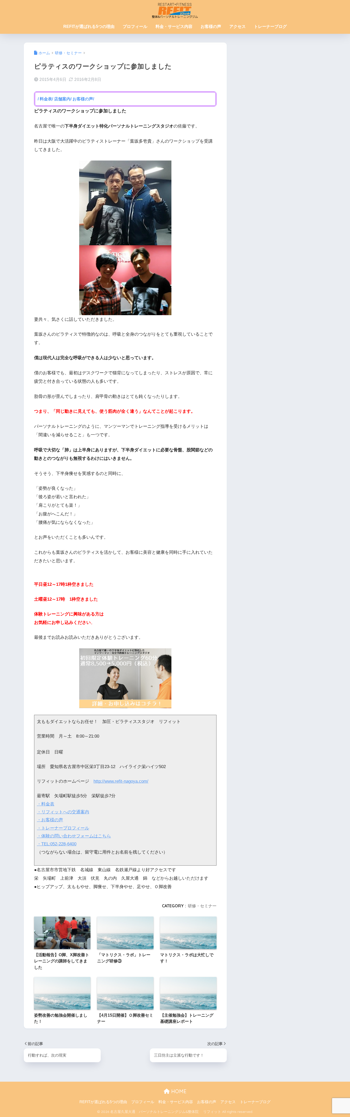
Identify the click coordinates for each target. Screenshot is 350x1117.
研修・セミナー (202, 905)
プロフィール (135, 26)
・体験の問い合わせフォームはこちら (74, 836)
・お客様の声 (50, 819)
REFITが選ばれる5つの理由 (89, 26)
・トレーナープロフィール (63, 828)
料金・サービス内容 (174, 26)
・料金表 (45, 804)
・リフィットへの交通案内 (63, 812)
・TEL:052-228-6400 (56, 844)
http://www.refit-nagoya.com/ (121, 781)
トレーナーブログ (270, 26)
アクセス (237, 26)
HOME (178, 1091)
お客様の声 (211, 26)
